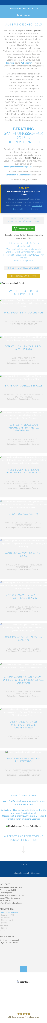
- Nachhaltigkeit (6, 920)
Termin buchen (23, 15)
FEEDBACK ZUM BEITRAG (23, 276)
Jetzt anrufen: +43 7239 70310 (23, 8)
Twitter (8, 948)
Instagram (13, 953)
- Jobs (2, 931)
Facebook (2, 948)
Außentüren (26, 63)
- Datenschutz (5, 918)
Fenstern (10, 63)
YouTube (2, 953)
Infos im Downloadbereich (23, 268)
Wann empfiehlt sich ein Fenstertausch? (24, 249)
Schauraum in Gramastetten (19, 175)
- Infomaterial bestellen (9, 913)
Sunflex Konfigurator (23, 261)
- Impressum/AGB (7, 915)
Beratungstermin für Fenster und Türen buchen (23, 220)
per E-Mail (37, 816)
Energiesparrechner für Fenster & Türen (23, 252)
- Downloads (5, 923)
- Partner (3, 928)
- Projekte (4, 925)
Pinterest (8, 953)
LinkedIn (13, 948)
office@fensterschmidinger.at (11, 903)
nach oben (23, 969)
